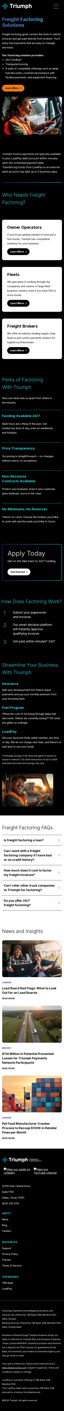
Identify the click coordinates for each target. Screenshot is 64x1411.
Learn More (12, 88)
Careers (6, 1230)
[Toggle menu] (56, 6)
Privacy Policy (10, 1254)
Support (6, 1248)
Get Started (17, 571)
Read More (8, 998)
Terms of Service (12, 1265)
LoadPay (7, 1288)
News (5, 1219)
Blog (4, 1225)
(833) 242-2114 (10, 1203)
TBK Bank (7, 1282)
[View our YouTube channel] (47, 1171)
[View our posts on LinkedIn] (17, 1171)
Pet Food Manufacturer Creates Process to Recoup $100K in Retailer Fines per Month (29, 1128)
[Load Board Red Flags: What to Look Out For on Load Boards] (32, 958)
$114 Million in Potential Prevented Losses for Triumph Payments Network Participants (28, 1058)
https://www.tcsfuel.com (14, 1368)
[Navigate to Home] (17, 6)
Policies (6, 1259)
